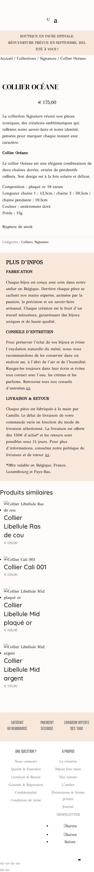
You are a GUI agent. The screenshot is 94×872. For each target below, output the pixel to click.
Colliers (27, 242)
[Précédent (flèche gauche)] (2, 870)
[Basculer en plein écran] (7, 863)
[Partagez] (12, 863)
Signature (48, 58)
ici (28, 388)
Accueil (6, 58)
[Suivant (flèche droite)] (7, 870)
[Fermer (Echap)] (18, 863)
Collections (26, 58)
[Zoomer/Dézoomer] (2, 863)
